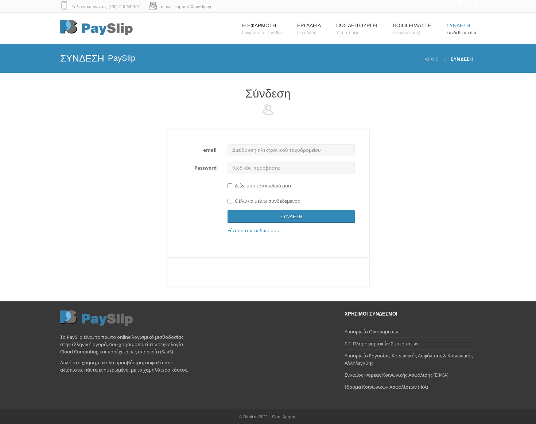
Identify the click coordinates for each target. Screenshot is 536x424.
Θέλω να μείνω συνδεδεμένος (267, 201)
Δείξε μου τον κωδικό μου (263, 185)
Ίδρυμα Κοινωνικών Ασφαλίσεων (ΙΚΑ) (386, 387)
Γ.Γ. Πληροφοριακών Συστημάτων (382, 343)
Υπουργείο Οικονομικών (371, 331)
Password (205, 168)
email (210, 150)
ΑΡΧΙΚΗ (432, 59)
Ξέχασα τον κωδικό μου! (254, 230)
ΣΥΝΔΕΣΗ (291, 216)
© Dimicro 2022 (253, 416)
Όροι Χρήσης (284, 416)
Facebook (468, 6)
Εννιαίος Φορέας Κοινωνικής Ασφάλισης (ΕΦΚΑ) (396, 375)
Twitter (454, 6)
